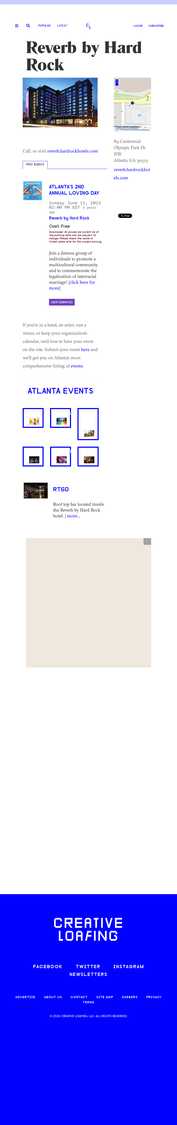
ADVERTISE (25, 997)
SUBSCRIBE (156, 26)
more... (73, 515)
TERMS (89, 1002)
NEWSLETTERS (88, 974)
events (77, 366)
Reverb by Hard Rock (69, 218)
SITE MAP (104, 997)
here (85, 349)
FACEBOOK (48, 966)
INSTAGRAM (128, 966)
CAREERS (130, 997)
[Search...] (28, 26)
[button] (147, 541)
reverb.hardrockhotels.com (72, 151)
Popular (44, 25)
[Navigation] (15, 26)
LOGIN (138, 26)
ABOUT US (53, 997)
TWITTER (88, 966)
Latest (62, 25)
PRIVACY (154, 997)
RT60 (61, 490)
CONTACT (79, 997)
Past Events (35, 164)
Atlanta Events (60, 392)
